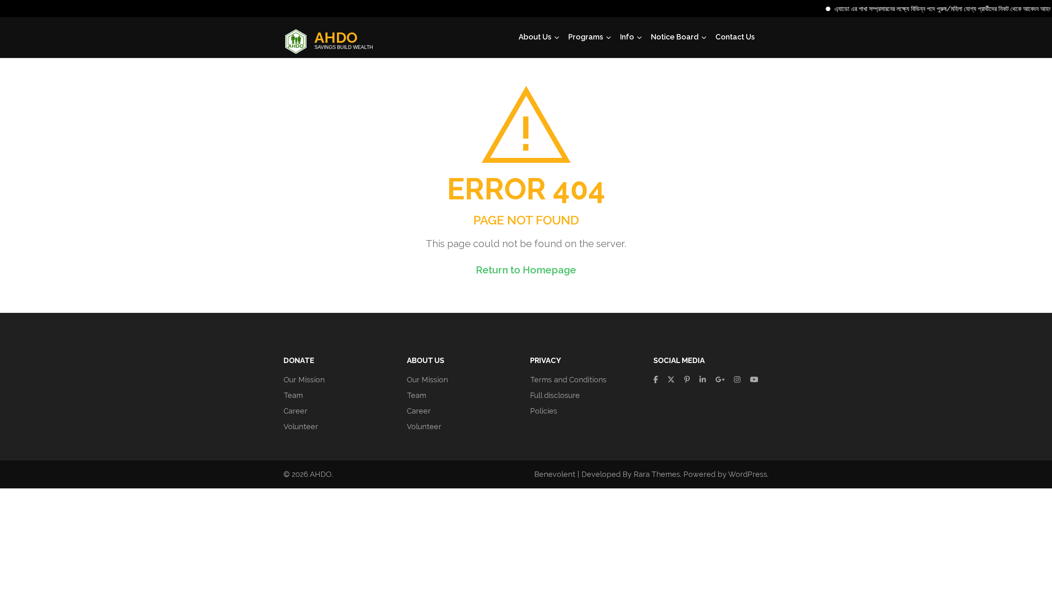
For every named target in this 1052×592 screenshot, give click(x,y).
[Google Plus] (720, 379)
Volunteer (301, 426)
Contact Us (735, 36)
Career (295, 411)
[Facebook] (655, 379)
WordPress (747, 474)
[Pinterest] (687, 379)
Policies (543, 411)
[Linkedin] (702, 379)
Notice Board (675, 36)
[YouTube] (754, 379)
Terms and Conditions (568, 379)
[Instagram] (737, 379)
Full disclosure (555, 395)
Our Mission (304, 379)
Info (627, 36)
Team (293, 395)
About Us (535, 36)
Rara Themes (657, 474)
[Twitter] (671, 379)
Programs (585, 36)
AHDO (336, 37)
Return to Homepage (526, 270)
